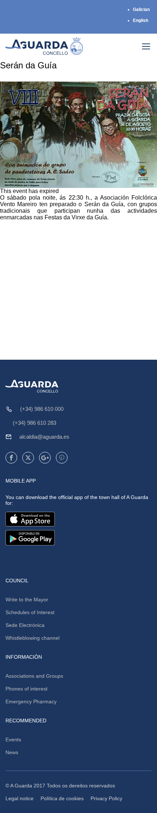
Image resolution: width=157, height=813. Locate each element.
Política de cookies (62, 798)
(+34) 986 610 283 (34, 423)
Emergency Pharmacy (31, 701)
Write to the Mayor (26, 599)
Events (13, 739)
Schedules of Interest (29, 612)
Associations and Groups (34, 676)
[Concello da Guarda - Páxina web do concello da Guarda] (44, 46)
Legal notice (19, 798)
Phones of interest (26, 689)
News (11, 752)
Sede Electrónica (25, 625)
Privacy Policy (106, 798)
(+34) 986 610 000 (42, 409)
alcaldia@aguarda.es (44, 437)
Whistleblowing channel (32, 638)
